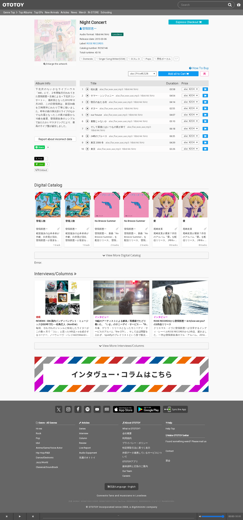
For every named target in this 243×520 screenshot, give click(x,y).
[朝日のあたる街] (87, 102)
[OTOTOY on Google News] (106, 409)
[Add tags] (176, 59)
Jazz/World (42, 462)
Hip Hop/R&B (43, 452)
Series (82, 428)
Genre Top (9, 12)
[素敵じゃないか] (87, 121)
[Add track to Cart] (205, 89)
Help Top (170, 428)
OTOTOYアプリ (130, 461)
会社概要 (127, 433)
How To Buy (200, 68)
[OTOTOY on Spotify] (87, 409)
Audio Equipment (88, 452)
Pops (148, 58)
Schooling (106, 12)
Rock (38, 433)
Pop (38, 438)
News (74, 12)
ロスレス (135, 58)
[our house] (87, 115)
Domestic (88, 58)
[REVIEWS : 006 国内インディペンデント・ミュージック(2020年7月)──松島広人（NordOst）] (62, 298)
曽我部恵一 (89, 28)
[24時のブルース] (87, 136)
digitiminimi (139, 507)
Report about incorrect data (55, 139)
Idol (38, 443)
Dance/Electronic (45, 457)
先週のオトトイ (87, 457)
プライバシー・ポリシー (135, 443)
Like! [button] (40, 164)
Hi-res (39, 428)
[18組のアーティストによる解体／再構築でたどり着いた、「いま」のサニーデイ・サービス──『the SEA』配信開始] (121, 298)
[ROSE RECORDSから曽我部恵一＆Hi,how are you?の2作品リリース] (180, 298)
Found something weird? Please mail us (186, 441)
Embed (43, 170)
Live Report (85, 447)
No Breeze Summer (105, 220)
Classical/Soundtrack (47, 467)
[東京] (87, 149)
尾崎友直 (158, 229)
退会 (168, 460)
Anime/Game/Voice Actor (49, 447)
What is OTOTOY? (131, 428)
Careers (126, 476)
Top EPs (38, 12)
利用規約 (127, 438)
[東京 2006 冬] (87, 142)
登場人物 (40, 220)
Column (83, 438)
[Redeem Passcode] (238, 5)
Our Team (127, 471)
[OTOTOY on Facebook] (77, 409)
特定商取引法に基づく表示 (136, 447)
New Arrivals (52, 12)
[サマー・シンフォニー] (87, 96)
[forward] (33, 516)
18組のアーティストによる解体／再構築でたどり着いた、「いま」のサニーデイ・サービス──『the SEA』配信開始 (121, 324)
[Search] (231, 5)
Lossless (117, 34)
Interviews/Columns (54, 273)
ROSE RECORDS (95, 43)
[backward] (6, 516)
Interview (83, 433)
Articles (65, 12)
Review (82, 443)
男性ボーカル (164, 58)
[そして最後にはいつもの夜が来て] (87, 129)
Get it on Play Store (148, 409)
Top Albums (25, 12)
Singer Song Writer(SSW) (112, 58)
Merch (82, 12)
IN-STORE (93, 12)
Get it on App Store (123, 409)
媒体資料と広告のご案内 (135, 466)
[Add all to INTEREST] (204, 73)
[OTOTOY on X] (58, 409)
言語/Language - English (122, 486)
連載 (38, 317)
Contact (170, 451)
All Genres (51, 422)
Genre (42, 422)
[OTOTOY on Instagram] (68, 409)
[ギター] (87, 108)
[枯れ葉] (87, 89)
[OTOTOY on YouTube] (97, 409)
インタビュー (102, 317)
